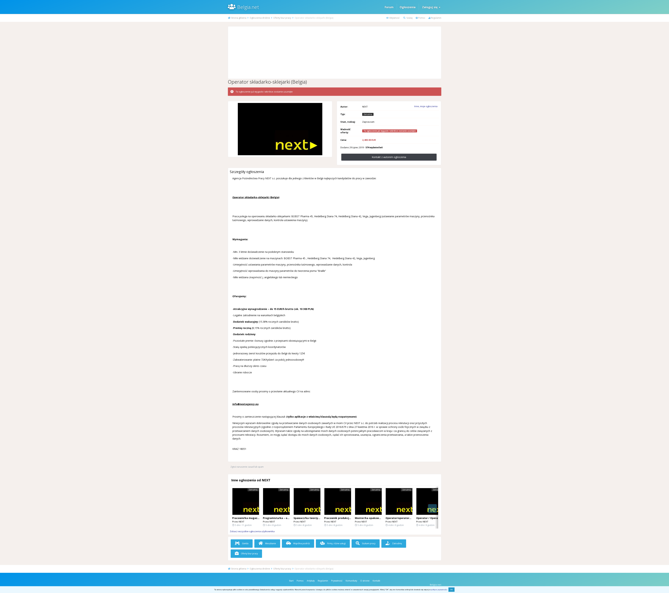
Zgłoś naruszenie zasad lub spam (247, 466)
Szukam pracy (368, 543)
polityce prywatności (439, 590)
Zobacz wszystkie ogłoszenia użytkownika (252, 531)
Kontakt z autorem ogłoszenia (389, 157)
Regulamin (435, 17)
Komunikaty (351, 580)
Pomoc (421, 17)
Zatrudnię (397, 543)
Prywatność (337, 580)
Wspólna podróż (301, 543)
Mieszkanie (270, 543)
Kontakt (376, 580)
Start (291, 580)
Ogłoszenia (408, 7)
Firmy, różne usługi (336, 543)
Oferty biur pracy (249, 553)
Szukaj (409, 17)
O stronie (365, 580)
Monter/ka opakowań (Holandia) (375, 518)
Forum (389, 7)
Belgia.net (248, 7)
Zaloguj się (430, 7)
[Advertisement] (334, 52)
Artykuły (311, 580)
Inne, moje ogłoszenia (425, 106)
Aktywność (394, 17)
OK (451, 590)
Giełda (244, 543)
